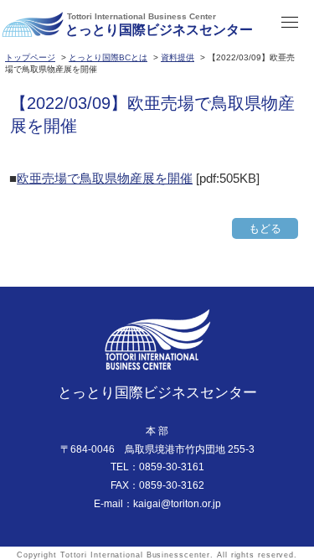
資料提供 (177, 57)
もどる (265, 228)
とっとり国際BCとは (108, 57)
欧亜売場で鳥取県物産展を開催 (105, 178)
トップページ (30, 57)
